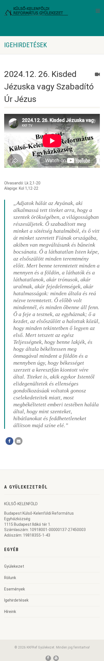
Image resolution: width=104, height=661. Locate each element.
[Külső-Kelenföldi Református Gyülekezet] (36, 11)
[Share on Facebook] (9, 441)
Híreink (10, 611)
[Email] (18, 441)
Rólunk (10, 577)
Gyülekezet (14, 566)
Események (14, 589)
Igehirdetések (16, 600)
